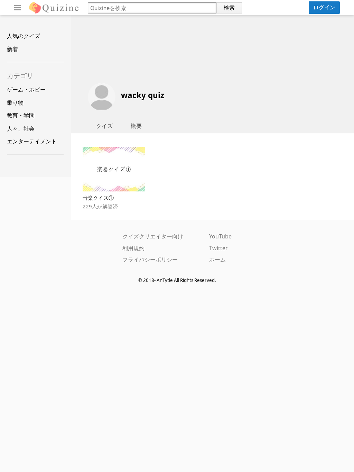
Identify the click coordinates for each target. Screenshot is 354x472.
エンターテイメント (32, 141)
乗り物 (15, 102)
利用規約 (133, 248)
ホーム (217, 259)
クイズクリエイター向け (152, 236)
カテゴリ (20, 75)
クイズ (104, 126)
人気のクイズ (23, 36)
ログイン (324, 7)
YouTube (220, 236)
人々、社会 (21, 128)
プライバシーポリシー (150, 259)
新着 (12, 49)
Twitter (218, 248)
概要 (136, 126)
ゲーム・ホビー (26, 89)
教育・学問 (21, 115)
